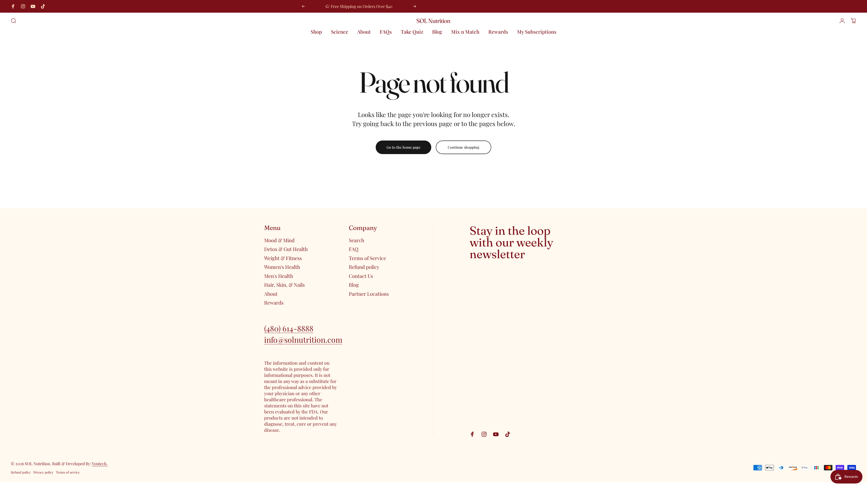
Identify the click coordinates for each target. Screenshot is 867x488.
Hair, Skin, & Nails (284, 285)
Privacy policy (43, 472)
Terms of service (68, 472)
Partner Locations (369, 294)
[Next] (415, 6)
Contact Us (361, 276)
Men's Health (278, 276)
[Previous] (303, 6)
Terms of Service (367, 258)
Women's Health (282, 267)
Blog (354, 285)
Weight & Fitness (283, 258)
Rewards (274, 303)
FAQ (353, 249)
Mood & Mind (279, 240)
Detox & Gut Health (286, 249)
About (270, 294)
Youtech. (100, 463)
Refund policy (364, 267)
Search (356, 240)
